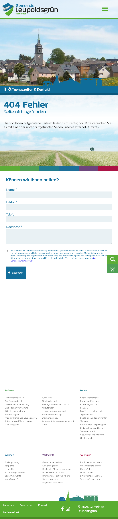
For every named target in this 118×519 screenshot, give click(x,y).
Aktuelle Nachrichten (15, 411)
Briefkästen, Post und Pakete (56, 475)
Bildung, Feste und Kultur (92, 428)
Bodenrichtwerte (13, 475)
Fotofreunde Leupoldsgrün (93, 424)
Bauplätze (9, 465)
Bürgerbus (47, 397)
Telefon (11, 214)
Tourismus (85, 454)
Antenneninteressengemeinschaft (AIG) (58, 423)
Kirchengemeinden (89, 397)
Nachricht (14, 227)
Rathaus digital (12, 414)
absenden (17, 272)
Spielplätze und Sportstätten (93, 417)
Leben (83, 390)
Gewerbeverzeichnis (52, 462)
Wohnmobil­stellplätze (90, 465)
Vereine (84, 421)
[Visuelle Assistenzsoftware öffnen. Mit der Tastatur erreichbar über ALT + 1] (112, 268)
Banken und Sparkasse (53, 472)
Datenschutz (27, 505)
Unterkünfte (86, 469)
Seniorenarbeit (87, 431)
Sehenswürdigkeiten (90, 479)
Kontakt (42, 505)
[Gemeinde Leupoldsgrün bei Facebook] (62, 509)
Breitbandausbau (50, 417)
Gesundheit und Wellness (92, 434)
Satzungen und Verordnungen (19, 421)
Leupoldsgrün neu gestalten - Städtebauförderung (56, 413)
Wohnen (9, 454)
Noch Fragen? (11, 479)
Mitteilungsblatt (12, 424)
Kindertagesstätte (89, 404)
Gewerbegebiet (50, 465)
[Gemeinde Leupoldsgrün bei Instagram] (68, 509)
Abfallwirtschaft (49, 401)
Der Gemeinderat (13, 401)
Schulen (84, 407)
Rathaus (9, 390)
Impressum (9, 505)
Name (11, 189)
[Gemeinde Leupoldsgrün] (30, 9)
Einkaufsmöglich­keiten (91, 475)
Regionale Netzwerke (52, 482)
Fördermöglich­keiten (15, 472)
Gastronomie (86, 438)
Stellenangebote (50, 479)
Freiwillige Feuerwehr (90, 401)
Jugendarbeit (86, 414)
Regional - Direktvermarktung (56, 469)
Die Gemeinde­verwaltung (17, 404)
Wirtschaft (48, 454)
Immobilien (10, 469)
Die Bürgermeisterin (14, 397)
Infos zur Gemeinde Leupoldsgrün (21, 417)
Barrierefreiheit (11, 512)
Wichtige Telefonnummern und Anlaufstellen (56, 406)
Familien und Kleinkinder (92, 411)
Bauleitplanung (12, 462)
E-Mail (11, 202)
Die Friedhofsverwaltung (16, 407)
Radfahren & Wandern (91, 462)
